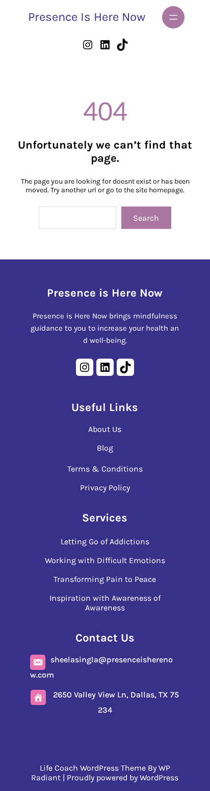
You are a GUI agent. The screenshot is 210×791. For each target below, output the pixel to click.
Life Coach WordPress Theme (93, 768)
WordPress (159, 777)
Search (146, 218)
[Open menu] (173, 17)
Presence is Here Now (86, 17)
